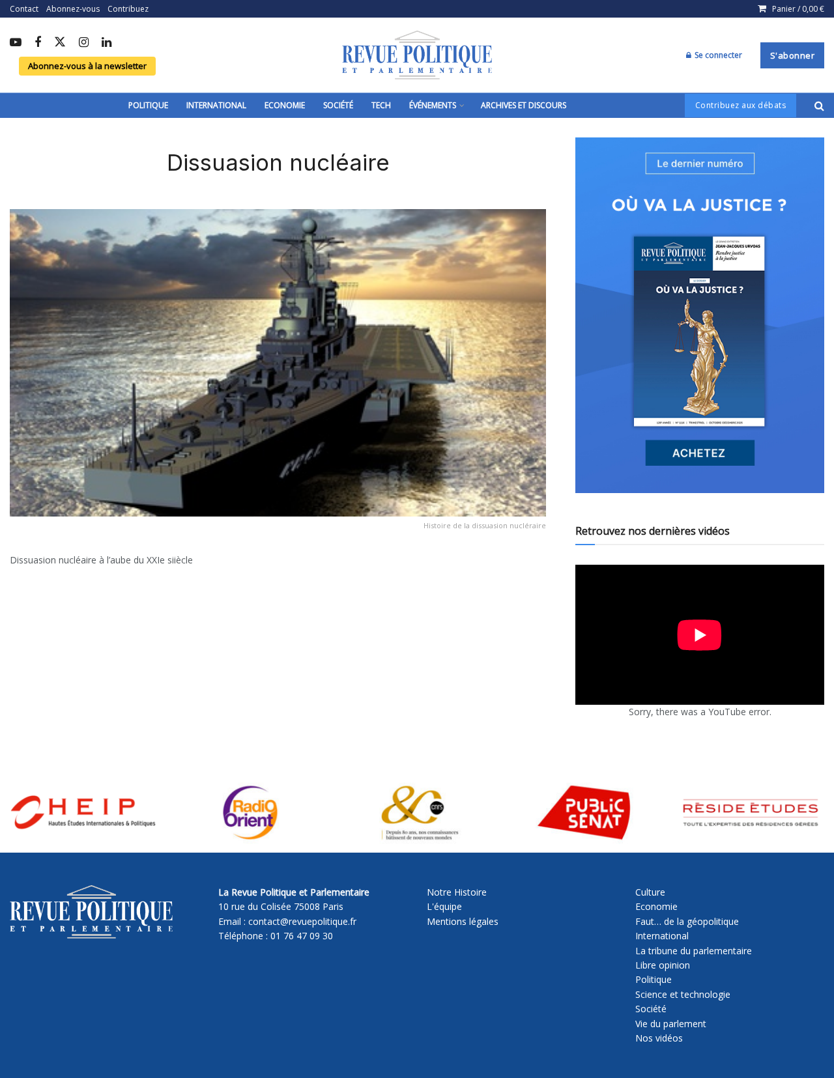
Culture (650, 892)
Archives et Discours (523, 105)
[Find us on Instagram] (84, 43)
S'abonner (792, 55)
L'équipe (444, 906)
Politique (148, 105)
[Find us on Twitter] (60, 43)
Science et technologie (682, 994)
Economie (285, 105)
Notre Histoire (457, 892)
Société (338, 105)
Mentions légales (462, 921)
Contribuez (128, 8)
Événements (432, 105)
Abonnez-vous (73, 8)
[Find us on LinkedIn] (106, 43)
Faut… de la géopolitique (687, 921)
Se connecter (717, 55)
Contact (24, 8)
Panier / (798, 8)
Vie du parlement (670, 1023)
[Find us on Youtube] (16, 43)
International (216, 105)
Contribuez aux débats (740, 105)
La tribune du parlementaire (693, 950)
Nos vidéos (659, 1038)
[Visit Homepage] (417, 55)
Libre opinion (662, 965)
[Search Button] (819, 105)
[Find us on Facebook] (38, 43)
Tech (381, 105)
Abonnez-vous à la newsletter (87, 66)
